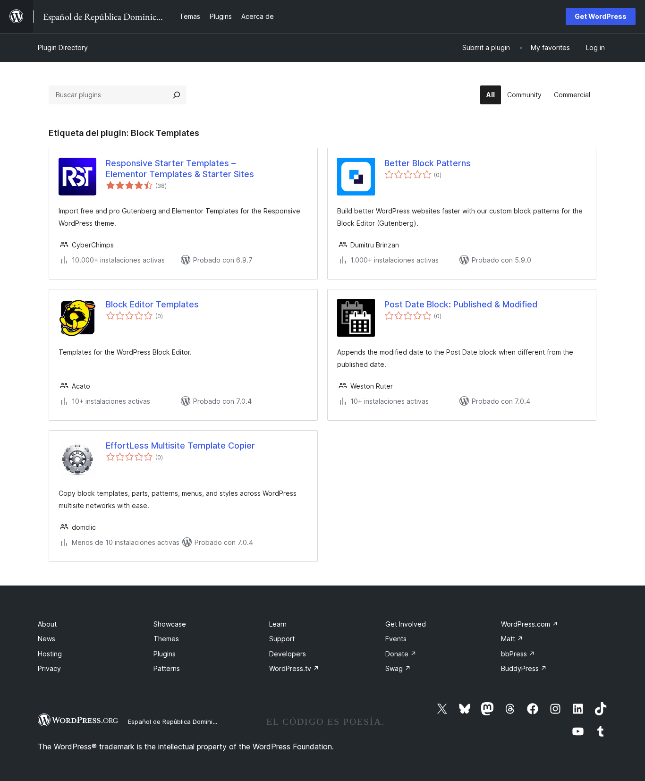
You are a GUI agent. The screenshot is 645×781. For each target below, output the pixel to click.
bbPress (518, 654)
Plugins (164, 654)
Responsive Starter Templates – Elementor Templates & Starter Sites (180, 168)
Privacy (49, 668)
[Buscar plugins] (176, 94)
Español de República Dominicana (177, 721)
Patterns (166, 668)
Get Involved (405, 624)
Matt (512, 639)
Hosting (50, 654)
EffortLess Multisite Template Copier (180, 445)
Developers (287, 654)
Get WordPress (601, 16)
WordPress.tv (294, 668)
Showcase (169, 624)
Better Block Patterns (427, 163)
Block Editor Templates (152, 304)
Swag (398, 668)
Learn (278, 624)
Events (396, 639)
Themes (166, 639)
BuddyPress (524, 668)
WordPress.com (529, 624)
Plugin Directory (63, 47)
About (47, 624)
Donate (400, 654)
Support (282, 639)
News (46, 639)
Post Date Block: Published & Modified (460, 304)
